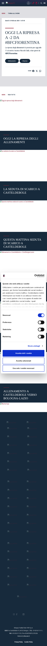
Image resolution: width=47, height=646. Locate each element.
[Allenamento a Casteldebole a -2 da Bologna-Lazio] (23, 266)
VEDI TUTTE (11, 95)
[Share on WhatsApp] (40, 71)
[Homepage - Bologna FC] (12, 3)
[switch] (41, 322)
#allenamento (12, 61)
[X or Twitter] (20, 614)
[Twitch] (29, 614)
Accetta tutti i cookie (23, 353)
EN (44, 3)
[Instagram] (14, 614)
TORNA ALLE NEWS (14, 13)
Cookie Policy (28, 642)
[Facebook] (16, 614)
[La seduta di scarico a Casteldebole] (23, 165)
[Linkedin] (23, 614)
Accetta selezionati (23, 361)
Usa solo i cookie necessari (23, 368)
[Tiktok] (26, 614)
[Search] (41, 3)
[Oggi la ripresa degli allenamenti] (23, 115)
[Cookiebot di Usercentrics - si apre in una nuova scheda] (34, 275)
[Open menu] (3, 3)
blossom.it (27, 636)
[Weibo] (33, 614)
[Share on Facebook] (33, 71)
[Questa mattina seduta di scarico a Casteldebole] (23, 216)
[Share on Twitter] (36, 71)
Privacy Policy (18, 642)
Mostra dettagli (34, 346)
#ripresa (24, 61)
